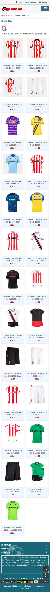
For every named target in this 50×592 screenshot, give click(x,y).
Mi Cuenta (43, 2)
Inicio (3, 15)
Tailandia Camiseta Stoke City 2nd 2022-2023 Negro (12, 299)
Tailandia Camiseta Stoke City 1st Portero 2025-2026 (12, 183)
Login (21, 2)
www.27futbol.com (24, 586)
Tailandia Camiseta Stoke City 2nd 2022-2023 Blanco (37, 260)
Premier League (14, 15)
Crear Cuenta (30, 2)
